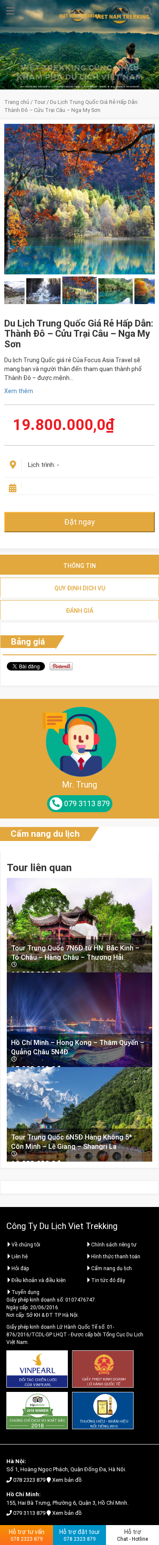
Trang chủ (16, 102)
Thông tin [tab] (79, 565)
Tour (39, 102)
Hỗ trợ (132, 1535)
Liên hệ (19, 1257)
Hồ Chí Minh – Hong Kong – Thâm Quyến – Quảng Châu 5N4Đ (77, 1047)
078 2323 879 (29, 1480)
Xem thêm (18, 391)
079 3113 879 (29, 1513)
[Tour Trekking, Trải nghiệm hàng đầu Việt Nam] (80, 14)
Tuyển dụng (25, 1292)
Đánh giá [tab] (79, 610)
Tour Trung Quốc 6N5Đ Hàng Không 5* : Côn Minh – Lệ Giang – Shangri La (73, 1141)
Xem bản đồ (67, 1480)
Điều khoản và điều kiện (38, 1280)
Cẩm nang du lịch (45, 834)
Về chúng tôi (25, 1245)
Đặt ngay (79, 521)
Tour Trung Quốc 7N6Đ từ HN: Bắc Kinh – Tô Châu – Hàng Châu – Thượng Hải (75, 952)
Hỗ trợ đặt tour (79, 1535)
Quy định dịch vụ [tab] (79, 588)
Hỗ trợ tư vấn (27, 1535)
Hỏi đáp (20, 1268)
